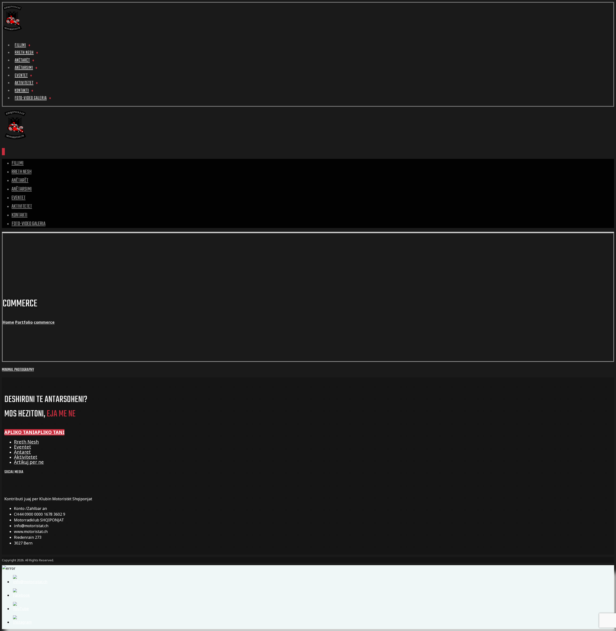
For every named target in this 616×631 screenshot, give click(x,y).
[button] (34, 432)
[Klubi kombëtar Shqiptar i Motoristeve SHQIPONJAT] (12, 30)
